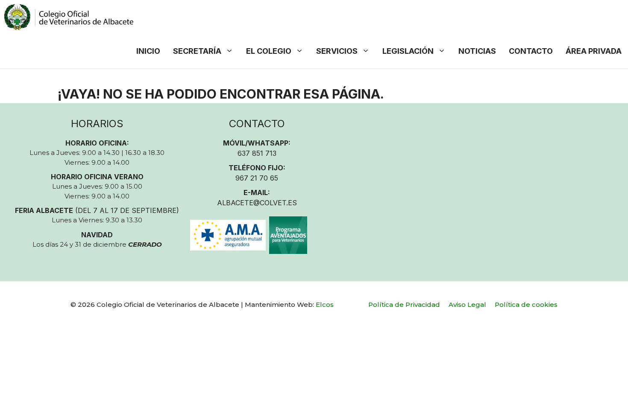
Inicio (148, 51)
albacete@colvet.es (257, 202)
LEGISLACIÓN (408, 51)
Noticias (477, 51)
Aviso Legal (467, 304)
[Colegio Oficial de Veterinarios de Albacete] (68, 17)
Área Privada (594, 51)
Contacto (531, 51)
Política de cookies (526, 304)
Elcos (325, 304)
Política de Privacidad (404, 304)
